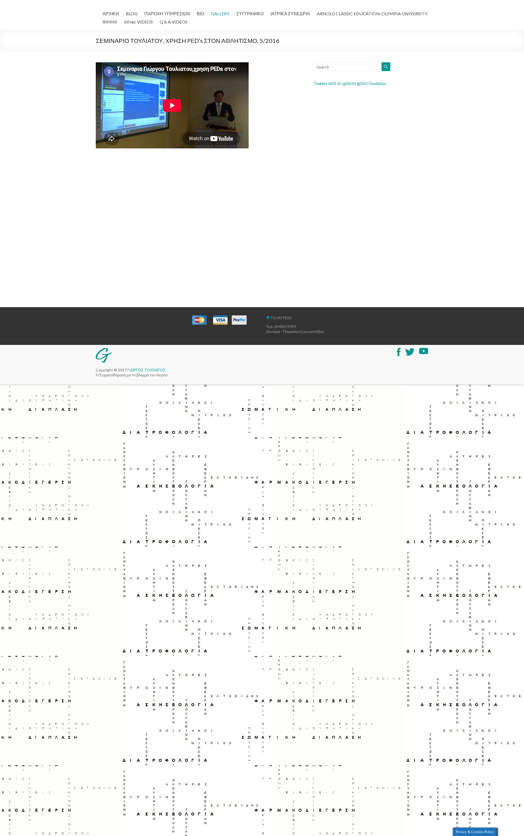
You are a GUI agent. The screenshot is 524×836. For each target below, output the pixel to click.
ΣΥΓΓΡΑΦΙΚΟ (250, 13)
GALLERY (220, 13)
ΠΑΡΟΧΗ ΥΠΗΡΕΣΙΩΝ (167, 13)
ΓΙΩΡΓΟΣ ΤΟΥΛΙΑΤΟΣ (146, 370)
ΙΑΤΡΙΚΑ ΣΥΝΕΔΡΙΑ (290, 13)
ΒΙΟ (200, 13)
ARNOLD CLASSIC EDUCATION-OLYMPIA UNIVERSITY (372, 13)
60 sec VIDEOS (138, 21)
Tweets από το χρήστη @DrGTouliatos (350, 83)
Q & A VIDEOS (173, 21)
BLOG (132, 13)
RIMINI (110, 21)
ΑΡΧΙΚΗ (111, 13)
